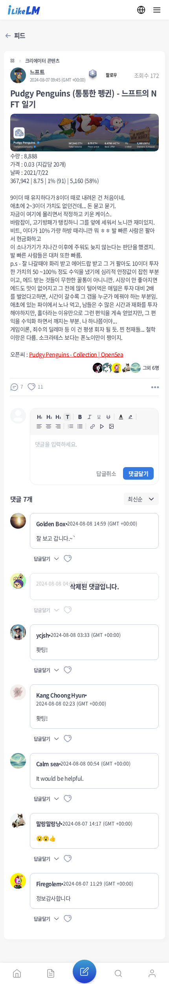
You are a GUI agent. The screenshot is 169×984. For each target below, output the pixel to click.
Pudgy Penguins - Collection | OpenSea (76, 354)
